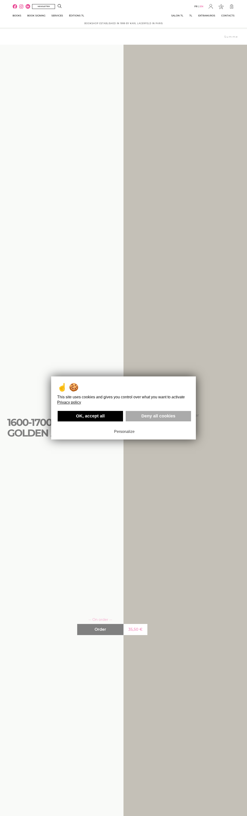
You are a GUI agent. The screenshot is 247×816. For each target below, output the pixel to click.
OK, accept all (90, 416)
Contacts (227, 15)
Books (17, 15)
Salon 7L (177, 15)
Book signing (36, 15)
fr (196, 6)
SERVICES (57, 15)
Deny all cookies (158, 416)
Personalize (124, 431)
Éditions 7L (76, 15)
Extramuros (206, 15)
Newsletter (44, 6)
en (201, 6)
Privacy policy (69, 402)
